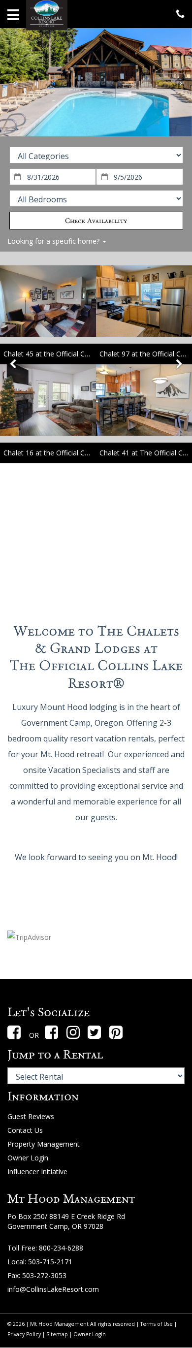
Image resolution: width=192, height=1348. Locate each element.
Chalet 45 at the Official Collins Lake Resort (72, 353)
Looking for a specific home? (54, 241)
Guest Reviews (30, 1116)
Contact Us (25, 1130)
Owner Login (27, 1157)
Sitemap (57, 1334)
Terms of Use (156, 1323)
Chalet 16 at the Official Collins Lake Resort (72, 452)
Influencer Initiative (37, 1171)
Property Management (43, 1144)
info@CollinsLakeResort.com (53, 1289)
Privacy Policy (24, 1334)
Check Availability (96, 220)
